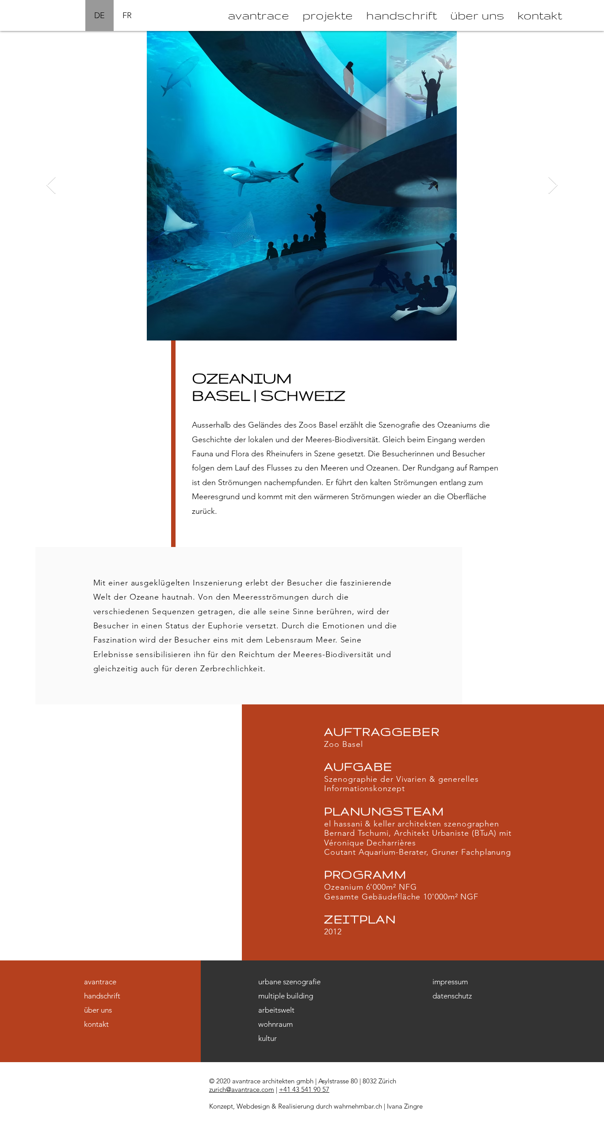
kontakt (96, 1024)
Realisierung (296, 1106)
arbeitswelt (276, 1010)
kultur (267, 1038)
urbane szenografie (289, 981)
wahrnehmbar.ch (358, 1106)
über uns (98, 1010)
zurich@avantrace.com (241, 1089)
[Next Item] (552, 185)
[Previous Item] (51, 185)
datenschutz (452, 995)
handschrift (102, 995)
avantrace (100, 981)
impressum (450, 981)
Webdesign (253, 1106)
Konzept (221, 1106)
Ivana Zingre (405, 1106)
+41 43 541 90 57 (304, 1089)
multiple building (285, 995)
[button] (327, 15)
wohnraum (275, 1024)
